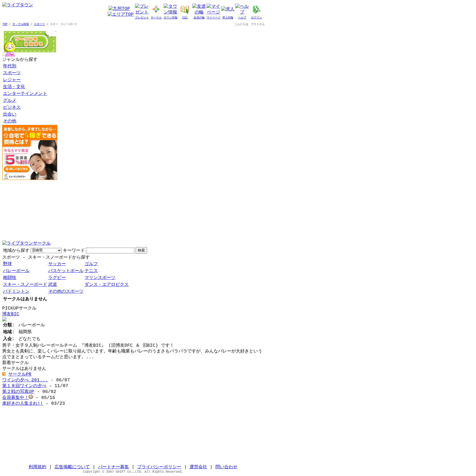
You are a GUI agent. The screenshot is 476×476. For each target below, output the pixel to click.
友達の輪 (199, 17)
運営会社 (198, 467)
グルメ (9, 100)
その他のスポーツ (65, 291)
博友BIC (10, 314)
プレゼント (142, 17)
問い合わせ (226, 467)
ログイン (256, 17)
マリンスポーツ (100, 277)
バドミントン (16, 291)
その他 (9, 121)
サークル (156, 17)
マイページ (213, 17)
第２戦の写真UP (18, 391)
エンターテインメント (25, 93)
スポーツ (39, 24)
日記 (185, 17)
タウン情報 (170, 17)
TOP (4, 24)
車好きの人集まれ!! (22, 403)
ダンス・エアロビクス (107, 284)
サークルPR (19, 374)
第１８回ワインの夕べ (24, 386)
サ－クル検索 (20, 24)
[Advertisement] (29, 210)
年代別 (9, 66)
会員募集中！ (15, 397)
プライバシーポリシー (159, 467)
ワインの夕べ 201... (25, 380)
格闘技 (9, 277)
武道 (52, 284)
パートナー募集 (113, 467)
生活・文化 (14, 86)
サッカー (57, 264)
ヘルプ (242, 17)
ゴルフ (91, 264)
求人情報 (227, 17)
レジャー (12, 80)
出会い (9, 114)
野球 (7, 264)
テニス (91, 271)
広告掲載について (72, 467)
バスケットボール (65, 271)
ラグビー (57, 277)
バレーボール (16, 271)
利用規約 (37, 467)
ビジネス (12, 107)
